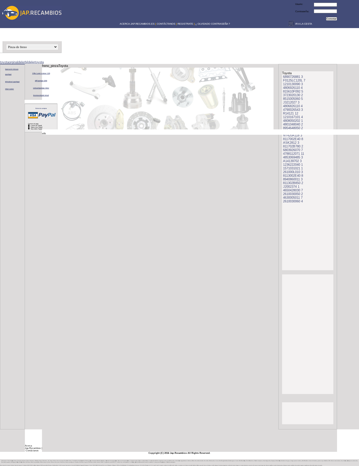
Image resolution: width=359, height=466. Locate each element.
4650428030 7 (293, 190)
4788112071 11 (293, 153)
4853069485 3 (293, 157)
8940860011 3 (293, 179)
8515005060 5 (293, 99)
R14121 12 (290, 113)
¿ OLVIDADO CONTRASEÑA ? (212, 23)
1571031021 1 (293, 168)
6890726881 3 (293, 77)
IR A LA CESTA (303, 23)
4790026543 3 (293, 110)
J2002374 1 (291, 186)
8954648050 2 (293, 128)
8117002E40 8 (293, 139)
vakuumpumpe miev (41, 88)
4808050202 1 (293, 121)
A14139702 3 (292, 161)
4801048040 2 (293, 124)
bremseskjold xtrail (41, 95)
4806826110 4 (293, 106)
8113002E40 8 (293, 175)
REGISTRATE (185, 23)
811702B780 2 (293, 146)
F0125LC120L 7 (294, 80)
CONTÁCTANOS (166, 23)
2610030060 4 (293, 201)
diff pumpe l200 (41, 81)
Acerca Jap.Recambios (33, 447)
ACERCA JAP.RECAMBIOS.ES (137, 23)
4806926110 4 (293, 88)
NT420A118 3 (292, 135)
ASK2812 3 (291, 143)
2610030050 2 (293, 194)
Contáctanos (32, 450)
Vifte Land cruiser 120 (41, 73)
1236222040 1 (293, 164)
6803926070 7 (293, 150)
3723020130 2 (293, 95)
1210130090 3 (293, 84)
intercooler (9, 89)
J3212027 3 (291, 102)
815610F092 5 (293, 91)
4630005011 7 (293, 197)
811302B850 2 (293, 183)
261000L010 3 (293, 172)
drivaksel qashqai (12, 82)
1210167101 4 (293, 117)
